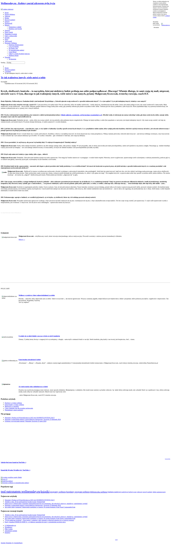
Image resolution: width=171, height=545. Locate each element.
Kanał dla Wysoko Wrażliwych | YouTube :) (15, 470)
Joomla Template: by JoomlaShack (11, 543)
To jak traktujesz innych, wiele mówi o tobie (23, 77)
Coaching (8, 71)
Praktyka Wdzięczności (16, 45)
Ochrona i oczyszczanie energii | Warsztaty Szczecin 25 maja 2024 (25, 421)
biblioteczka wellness (98, 492)
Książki (7, 37)
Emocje (7, 21)
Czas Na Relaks (14, 46)
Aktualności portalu (11, 531)
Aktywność (8, 41)
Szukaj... (3, 62)
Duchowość (8, 23)
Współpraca (8, 527)
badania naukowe (114, 492)
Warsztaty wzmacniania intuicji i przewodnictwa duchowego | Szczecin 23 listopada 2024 (33, 419)
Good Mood (12, 52)
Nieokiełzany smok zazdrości (14, 410)
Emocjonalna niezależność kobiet (30, 359)
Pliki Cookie (9, 529)
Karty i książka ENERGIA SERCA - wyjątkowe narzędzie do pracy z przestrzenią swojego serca (35, 522)
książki (45, 491)
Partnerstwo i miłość (15, 27)
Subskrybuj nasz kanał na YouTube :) (13, 462)
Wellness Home (14, 55)
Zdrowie (7, 16)
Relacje (7, 25)
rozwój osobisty (147, 492)
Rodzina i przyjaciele (15, 29)
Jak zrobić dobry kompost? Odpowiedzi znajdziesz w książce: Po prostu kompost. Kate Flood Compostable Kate (40, 507)
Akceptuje (156, 27)
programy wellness (58, 492)
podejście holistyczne (129, 492)
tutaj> (116, 539)
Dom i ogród (9, 32)
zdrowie (139, 492)
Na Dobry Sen (13, 48)
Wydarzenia (12, 59)
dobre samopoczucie (159, 492)
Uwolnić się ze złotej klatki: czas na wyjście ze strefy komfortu (39, 336)
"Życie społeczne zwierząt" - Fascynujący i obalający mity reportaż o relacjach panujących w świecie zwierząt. (39, 520)
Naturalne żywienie (11, 34)
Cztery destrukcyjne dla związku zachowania (19, 408)
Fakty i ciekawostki (11, 36)
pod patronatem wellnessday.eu (20, 491)
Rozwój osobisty (10, 20)
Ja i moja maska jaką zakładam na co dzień (33, 386)
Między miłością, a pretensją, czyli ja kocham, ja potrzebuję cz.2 (81, 115)
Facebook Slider (167, 458)
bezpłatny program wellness (78, 492)
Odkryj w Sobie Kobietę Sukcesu (19, 54)
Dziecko (7, 30)
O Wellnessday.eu (10, 525)
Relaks (7, 18)
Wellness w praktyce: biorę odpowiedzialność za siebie (37, 295)
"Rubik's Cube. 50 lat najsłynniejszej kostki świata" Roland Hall (25, 502)
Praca (6, 39)
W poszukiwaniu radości (16, 50)
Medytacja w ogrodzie (12, 406)
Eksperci (7, 532)
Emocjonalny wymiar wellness (14, 405)
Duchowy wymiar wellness (13, 403)
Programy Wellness (11, 43)
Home (7, 12)
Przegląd (7, 57)
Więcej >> (22, 239)
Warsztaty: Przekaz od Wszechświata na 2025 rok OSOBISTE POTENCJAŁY (30, 417)
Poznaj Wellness (10, 14)
